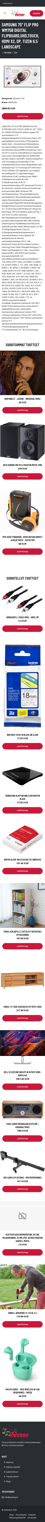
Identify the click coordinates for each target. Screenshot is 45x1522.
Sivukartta (32, 1517)
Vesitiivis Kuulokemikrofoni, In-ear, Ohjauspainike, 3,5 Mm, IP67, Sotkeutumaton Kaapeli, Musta (22, 1237)
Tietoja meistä (12, 1476)
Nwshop (9, 1462)
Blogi (8, 1481)
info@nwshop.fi (8, 3)
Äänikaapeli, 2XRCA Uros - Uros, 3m (22, 617)
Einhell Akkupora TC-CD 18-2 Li (22, 1312)
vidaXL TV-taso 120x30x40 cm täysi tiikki (22, 1006)
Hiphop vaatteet (13, 1467)
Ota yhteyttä (21, 1514)
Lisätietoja (22, 116)
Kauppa (36, 13)
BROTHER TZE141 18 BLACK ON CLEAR (22, 734)
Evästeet (32, 1514)
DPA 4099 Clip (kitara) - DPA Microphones (22, 1177)
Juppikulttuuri (12, 1472)
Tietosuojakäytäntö (17, 1517)
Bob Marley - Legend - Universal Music (22, 398)
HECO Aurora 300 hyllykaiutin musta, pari (22, 464)
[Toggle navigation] (5, 13)
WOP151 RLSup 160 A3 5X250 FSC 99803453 (22, 859)
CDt (15, 52)
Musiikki (7, 52)
